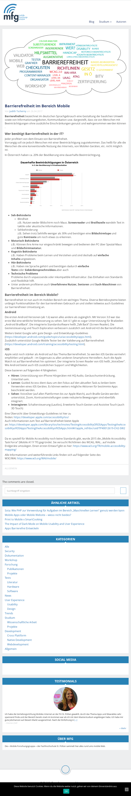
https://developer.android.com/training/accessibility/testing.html (45, 344)
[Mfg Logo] (15, 13)
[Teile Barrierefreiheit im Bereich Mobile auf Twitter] (115, 470)
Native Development (19, 640)
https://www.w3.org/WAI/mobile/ (36, 458)
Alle (7, 546)
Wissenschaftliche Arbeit (22, 622)
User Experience (14, 600)
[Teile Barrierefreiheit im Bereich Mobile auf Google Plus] (122, 470)
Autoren (121, 21)
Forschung (11, 564)
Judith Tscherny (17, 111)
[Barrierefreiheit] (65, 65)
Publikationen (15, 569)
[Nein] (127, 789)
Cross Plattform (16, 635)
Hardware (13, 586)
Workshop (11, 560)
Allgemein (11, 468)
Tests (8, 578)
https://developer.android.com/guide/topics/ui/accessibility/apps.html (48, 337)
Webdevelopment (18, 644)
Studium (104, 21)
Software (12, 591)
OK (66, 791)
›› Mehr (122, 728)
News (8, 595)
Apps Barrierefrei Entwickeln (22, 528)
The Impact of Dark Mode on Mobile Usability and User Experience (44, 524)
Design (11, 609)
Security (10, 551)
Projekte (12, 573)
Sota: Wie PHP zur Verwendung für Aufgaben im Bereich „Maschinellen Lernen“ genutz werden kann (64, 510)
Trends (9, 613)
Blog (91, 21)
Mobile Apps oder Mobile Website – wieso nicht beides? (38, 515)
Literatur (12, 582)
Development (13, 631)
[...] (75, 720)
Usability (12, 604)
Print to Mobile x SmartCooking (23, 519)
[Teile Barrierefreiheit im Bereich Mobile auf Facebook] (108, 470)
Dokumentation (14, 555)
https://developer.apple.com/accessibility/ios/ (41, 417)
